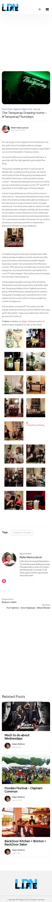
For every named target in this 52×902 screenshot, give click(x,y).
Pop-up (36, 109)
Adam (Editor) (18, 744)
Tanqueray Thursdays (22, 532)
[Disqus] (26, 651)
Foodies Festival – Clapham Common (23, 790)
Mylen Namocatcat (20, 128)
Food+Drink (7, 109)
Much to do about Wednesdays (17, 737)
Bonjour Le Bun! (9, 602)
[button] (47, 9)
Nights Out (27, 109)
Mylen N (17, 109)
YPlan (24, 321)
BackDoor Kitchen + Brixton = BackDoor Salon (25, 843)
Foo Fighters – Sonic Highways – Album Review (28, 608)
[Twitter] (4, 581)
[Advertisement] (26, 41)
